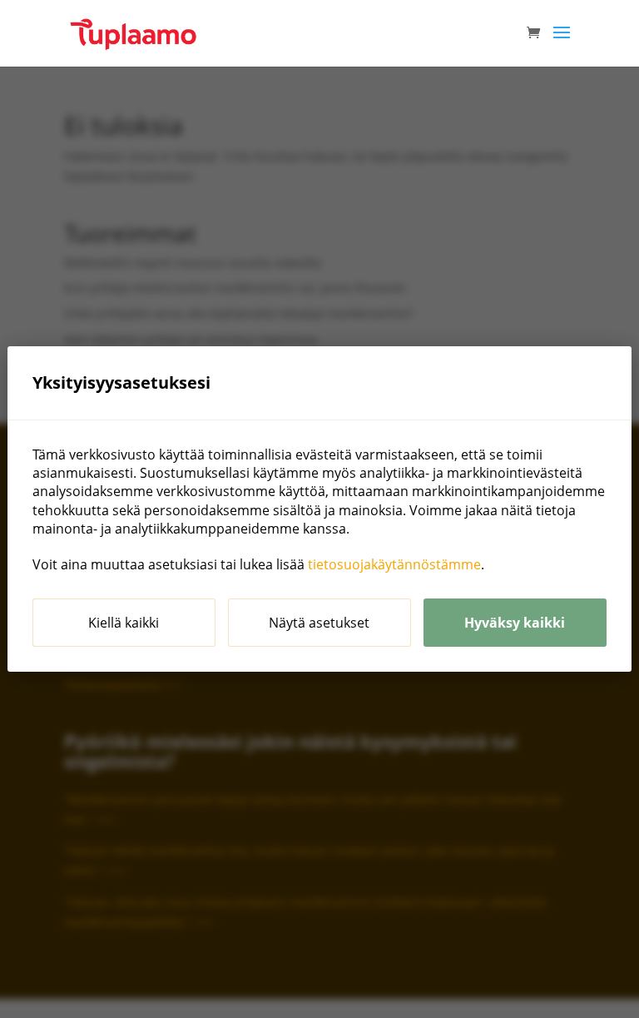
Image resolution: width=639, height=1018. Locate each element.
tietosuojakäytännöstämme (394, 564)
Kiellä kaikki (123, 622)
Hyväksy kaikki (514, 622)
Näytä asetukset (319, 622)
